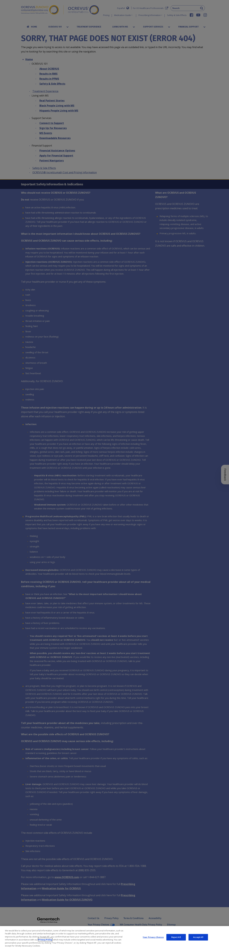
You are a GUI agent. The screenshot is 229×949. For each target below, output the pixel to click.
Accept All (198, 937)
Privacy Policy (45, 939)
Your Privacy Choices (153, 937)
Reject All (176, 937)
